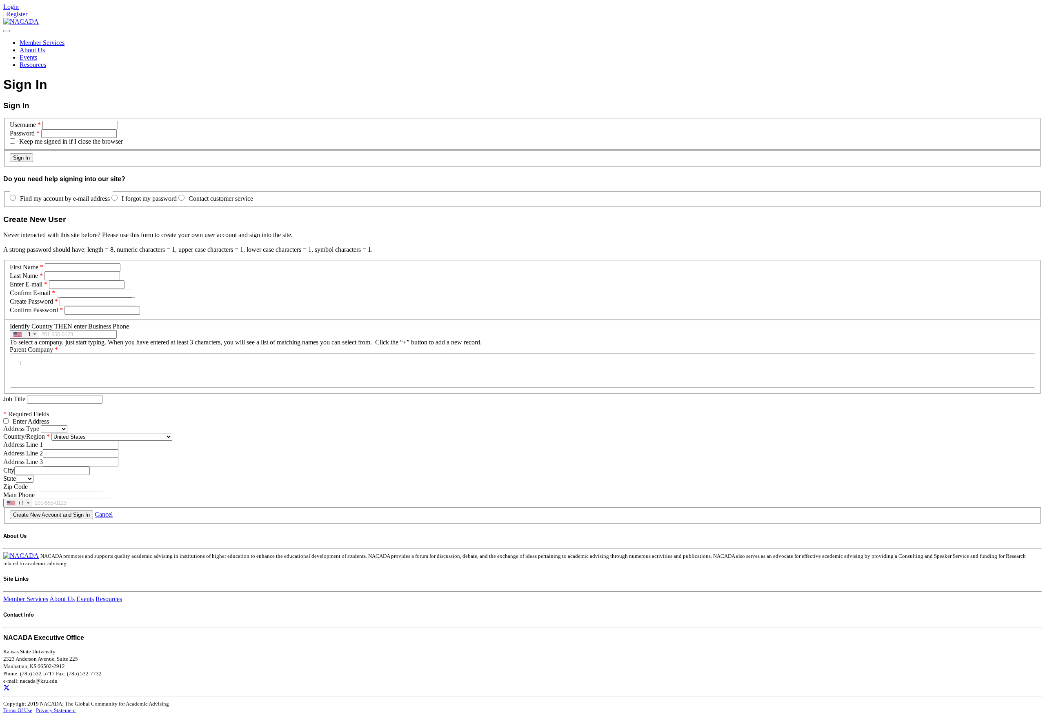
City (8, 470)
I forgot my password (149, 198)
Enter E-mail (26, 284)
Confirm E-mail (30, 292)
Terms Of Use (17, 710)
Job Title (15, 398)
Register (16, 14)
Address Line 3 (23, 461)
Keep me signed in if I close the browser (71, 141)
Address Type (21, 428)
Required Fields (26, 414)
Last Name (24, 275)
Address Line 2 (23, 453)
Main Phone (19, 494)
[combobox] (24, 334)
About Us (32, 50)
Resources (33, 64)
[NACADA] (21, 21)
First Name (24, 267)
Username (23, 124)
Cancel (104, 514)
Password (22, 133)
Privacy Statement (56, 710)
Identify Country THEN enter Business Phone (69, 326)
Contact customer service (221, 198)
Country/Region (24, 436)
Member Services (42, 42)
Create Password (31, 301)
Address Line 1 (23, 444)
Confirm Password (34, 309)
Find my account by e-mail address (65, 198)
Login (11, 6)
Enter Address (31, 421)
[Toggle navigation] (6, 31)
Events (28, 57)
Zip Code (15, 486)
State (9, 478)
